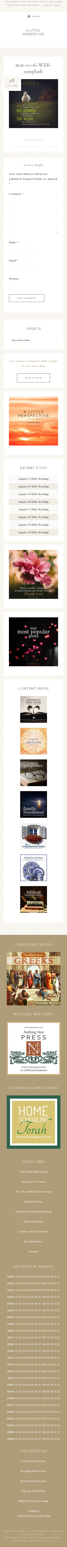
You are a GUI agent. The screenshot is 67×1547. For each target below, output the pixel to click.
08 (44, 1276)
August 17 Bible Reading (33, 509)
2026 (10, 1276)
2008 (10, 1398)
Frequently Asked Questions (34, 1211)
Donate (33, 1251)
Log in (50, 1541)
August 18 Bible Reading (33, 501)
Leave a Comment (33, 140)
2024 (10, 1290)
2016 (10, 1344)
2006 (10, 1411)
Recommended (33, 1241)
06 (36, 1276)
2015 (10, 1351)
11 (55, 1283)
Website (14, 278)
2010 (10, 1384)
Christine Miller (37, 1531)
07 (40, 1276)
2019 (10, 1324)
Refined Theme (37, 1538)
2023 (10, 1297)
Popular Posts (33, 1201)
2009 (10, 1391)
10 (52, 1283)
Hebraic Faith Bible (33, 1491)
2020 (10, 1317)
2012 (10, 1371)
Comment (16, 193)
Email (13, 260)
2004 (10, 1425)
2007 (10, 1405)
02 (20, 1276)
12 (58, 1283)
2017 (10, 1337)
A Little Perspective (33, 32)
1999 (10, 1432)
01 (16, 1276)
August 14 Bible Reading (33, 532)
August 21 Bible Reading (33, 478)
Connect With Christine (33, 1231)
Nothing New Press (33, 1471)
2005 (10, 1418)
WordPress (37, 1541)
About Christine (33, 1221)
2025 (10, 1283)
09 (48, 1283)
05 (32, 1276)
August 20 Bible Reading (33, 486)
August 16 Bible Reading (33, 517)
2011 (10, 1378)
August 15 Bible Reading (33, 524)
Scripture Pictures (33, 1181)
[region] (33, 978)
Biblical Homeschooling (34, 1501)
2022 (10, 1303)
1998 (10, 1438)
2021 (10, 1310)
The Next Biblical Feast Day (33, 1191)
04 (28, 1276)
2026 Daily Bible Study (33, 1171)
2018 (10, 1330)
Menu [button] (36, 16)
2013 (10, 1364)
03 (24, 1276)
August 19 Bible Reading (33, 494)
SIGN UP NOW (33, 378)
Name (13, 242)
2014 (10, 1357)
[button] (33, 978)
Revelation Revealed (33, 1481)
